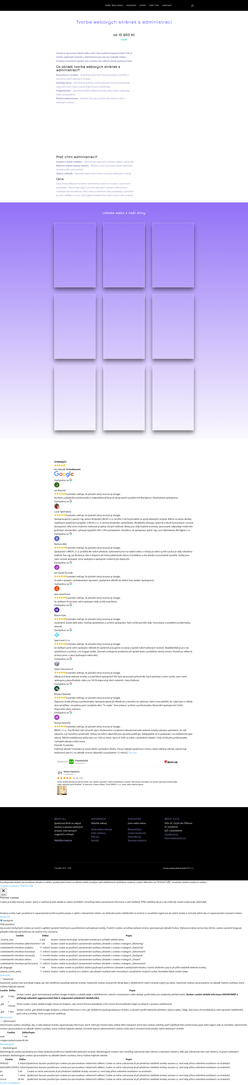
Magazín (131, 5)
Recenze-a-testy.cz (137, 840)
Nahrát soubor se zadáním (167, 122)
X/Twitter (167, 57)
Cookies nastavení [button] (10, 885)
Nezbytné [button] (5, 916)
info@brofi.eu (171, 834)
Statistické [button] (5, 975)
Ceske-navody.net (137, 832)
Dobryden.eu (134, 836)
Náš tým (154, 5)
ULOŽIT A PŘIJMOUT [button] (10, 1083)
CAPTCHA (167, 143)
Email (167, 80)
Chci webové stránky (119, 441)
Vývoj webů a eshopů (101, 829)
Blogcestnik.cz (135, 829)
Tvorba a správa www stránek (174, 868)
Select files (176, 126)
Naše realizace (114, 5)
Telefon (167, 88)
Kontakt (167, 5)
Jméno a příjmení (167, 72)
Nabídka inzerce (63, 840)
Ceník (143, 5)
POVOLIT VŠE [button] (26, 885)
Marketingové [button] (7, 1044)
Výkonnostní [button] (6, 1017)
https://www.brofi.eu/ (175, 838)
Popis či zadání (167, 96)
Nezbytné (8, 920)
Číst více (133, 752)
